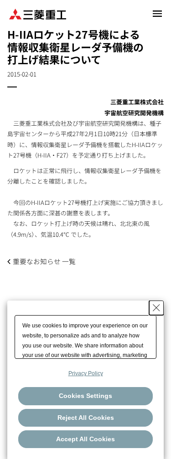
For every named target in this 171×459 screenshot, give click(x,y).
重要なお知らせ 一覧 (44, 261)
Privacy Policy (85, 373)
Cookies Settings (85, 395)
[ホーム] (37, 13)
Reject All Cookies (85, 417)
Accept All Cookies (85, 439)
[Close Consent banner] (156, 308)
